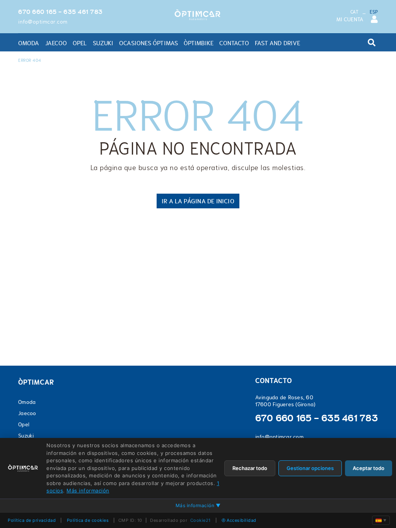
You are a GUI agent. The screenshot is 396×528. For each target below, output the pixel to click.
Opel (23, 424)
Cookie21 (200, 520)
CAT (354, 12)
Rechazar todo (249, 468)
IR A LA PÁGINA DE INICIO (198, 201)
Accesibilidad (241, 520)
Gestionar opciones (310, 468)
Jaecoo (27, 413)
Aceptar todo (368, 468)
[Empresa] (198, 15)
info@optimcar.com (43, 21)
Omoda (27, 402)
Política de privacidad (32, 520)
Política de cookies (88, 520)
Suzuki (26, 435)
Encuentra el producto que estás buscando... (338, 46)
